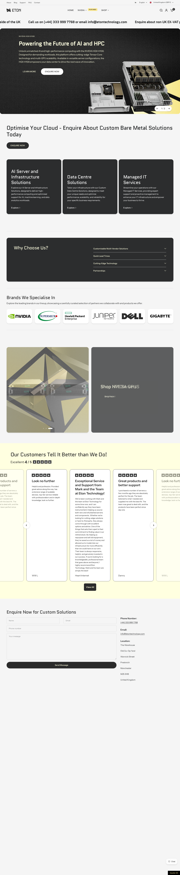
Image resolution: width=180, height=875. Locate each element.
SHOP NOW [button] (109, 396)
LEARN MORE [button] (29, 71)
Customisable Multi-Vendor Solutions (110, 248)
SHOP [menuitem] (104, 10)
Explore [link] (15, 208)
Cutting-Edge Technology (105, 263)
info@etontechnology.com (132, 633)
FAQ (29, 3)
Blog (15, 3)
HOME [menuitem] (71, 10)
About (9, 3)
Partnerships (99, 270)
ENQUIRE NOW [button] (52, 71)
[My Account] (166, 10)
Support (23, 3)
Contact (37, 3)
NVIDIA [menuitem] (81, 10)
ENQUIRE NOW (18, 145)
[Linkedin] (135, 2)
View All (90, 587)
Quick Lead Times (101, 256)
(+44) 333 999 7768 (129, 622)
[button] (26, 525)
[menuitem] (10, 2)
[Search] (161, 10)
